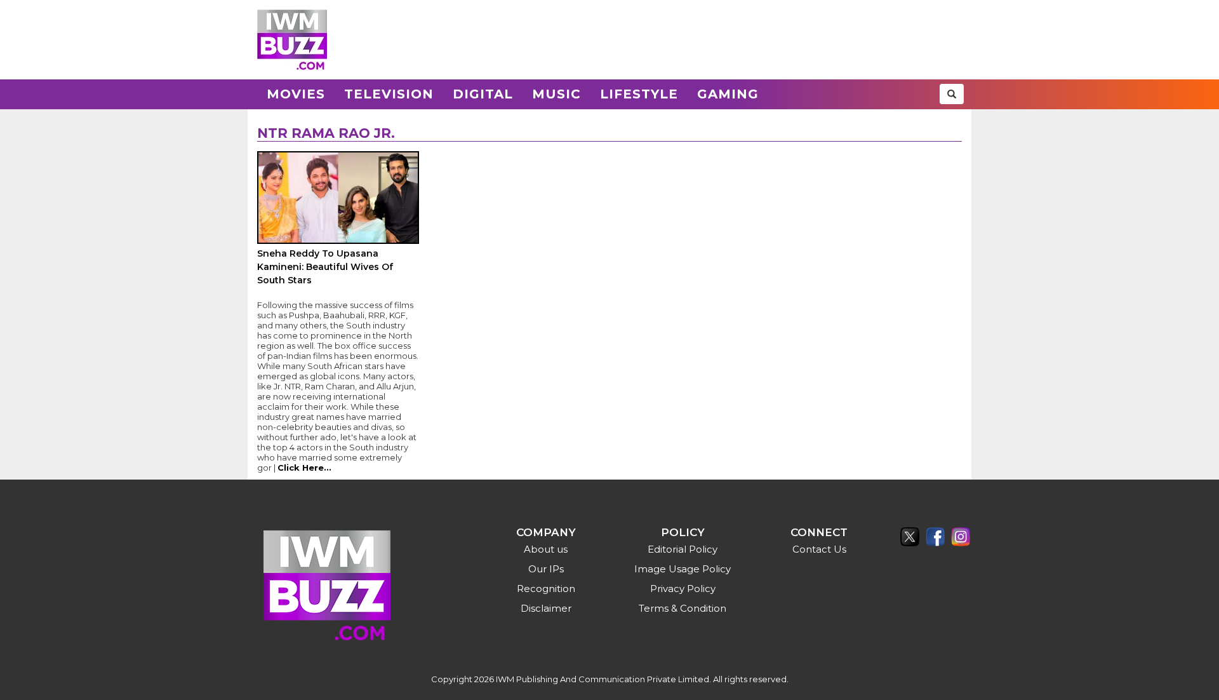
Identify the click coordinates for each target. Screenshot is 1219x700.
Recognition (546, 588)
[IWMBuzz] (292, 40)
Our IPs (546, 569)
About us (546, 549)
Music (556, 94)
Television (389, 94)
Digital (483, 94)
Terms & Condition (682, 608)
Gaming (728, 94)
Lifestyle (639, 94)
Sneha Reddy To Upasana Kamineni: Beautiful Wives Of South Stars (325, 267)
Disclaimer (546, 608)
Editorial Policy (682, 549)
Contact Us (819, 549)
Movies (296, 94)
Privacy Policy (683, 588)
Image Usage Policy (682, 569)
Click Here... (304, 467)
